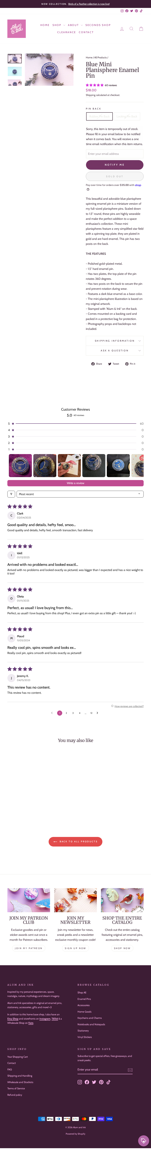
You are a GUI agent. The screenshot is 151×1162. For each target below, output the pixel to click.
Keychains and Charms (90, 1017)
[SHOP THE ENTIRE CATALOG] (122, 900)
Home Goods (85, 1011)
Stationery (83, 1030)
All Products (100, 57)
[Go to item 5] (118, 465)
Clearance (66, 32)
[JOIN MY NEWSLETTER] (75, 900)
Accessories (84, 1005)
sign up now (75, 948)
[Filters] (11, 494)
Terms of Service (16, 1088)
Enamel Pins (84, 998)
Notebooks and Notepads (91, 1024)
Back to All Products (78, 841)
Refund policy (14, 1094)
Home (45, 25)
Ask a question (115, 350)
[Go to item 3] (69, 465)
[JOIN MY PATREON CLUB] (28, 900)
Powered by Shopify (75, 1133)
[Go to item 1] (20, 465)
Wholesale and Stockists (20, 1082)
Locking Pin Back (127, 116)
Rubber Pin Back (99, 116)
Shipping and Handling (19, 1075)
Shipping (90, 95)
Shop (57, 25)
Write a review (75, 483)
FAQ (9, 1069)
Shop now (122, 948)
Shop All (82, 992)
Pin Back (93, 108)
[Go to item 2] (44, 465)
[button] (95, 85)
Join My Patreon (29, 948)
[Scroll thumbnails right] (139, 465)
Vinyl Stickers (85, 1037)
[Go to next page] (98, 713)
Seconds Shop (98, 25)
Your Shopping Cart (17, 1056)
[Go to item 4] (93, 465)
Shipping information (115, 340)
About (74, 25)
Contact (86, 32)
